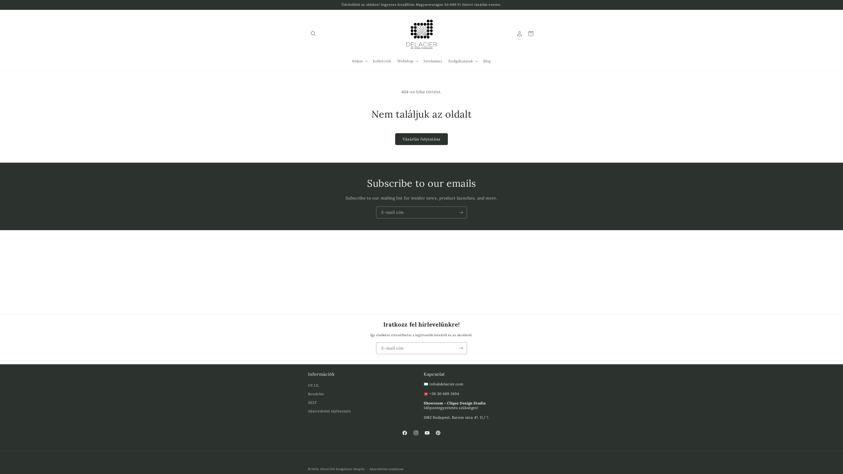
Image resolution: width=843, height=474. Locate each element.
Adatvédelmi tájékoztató (329, 411)
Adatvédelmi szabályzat (387, 469)
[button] (313, 33)
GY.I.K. (314, 385)
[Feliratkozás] (461, 212)
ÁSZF (312, 402)
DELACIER (327, 469)
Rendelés (316, 394)
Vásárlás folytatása (421, 139)
